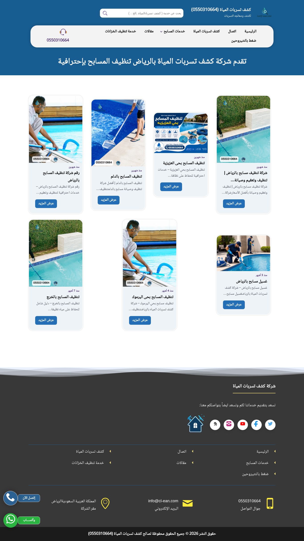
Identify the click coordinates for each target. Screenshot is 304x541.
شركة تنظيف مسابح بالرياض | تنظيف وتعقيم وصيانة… (245, 177)
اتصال (232, 31)
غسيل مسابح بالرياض (251, 281)
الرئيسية (250, 31)
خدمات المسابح (174, 31)
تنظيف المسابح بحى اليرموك (152, 297)
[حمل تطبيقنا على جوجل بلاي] (195, 425)
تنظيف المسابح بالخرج (63, 297)
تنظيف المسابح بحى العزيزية (184, 163)
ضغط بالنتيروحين (243, 41)
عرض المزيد (234, 203)
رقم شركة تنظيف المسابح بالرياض (61, 177)
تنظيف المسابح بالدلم (126, 176)
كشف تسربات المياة (206, 31)
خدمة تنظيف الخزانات (120, 31)
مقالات (149, 31)
